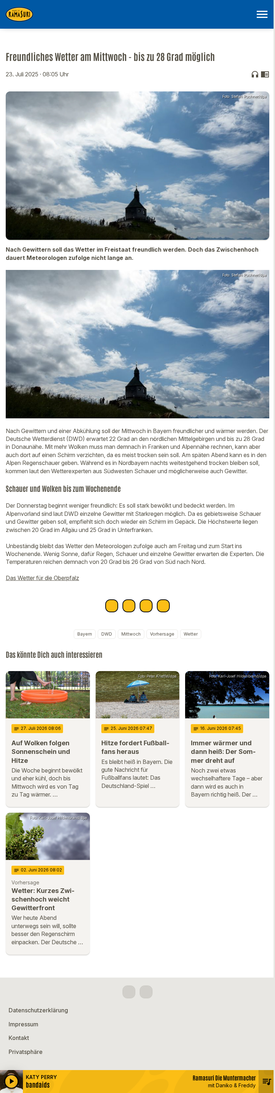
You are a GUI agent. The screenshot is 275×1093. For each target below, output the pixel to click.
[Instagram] (146, 992)
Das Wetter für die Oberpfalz (42, 577)
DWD (106, 634)
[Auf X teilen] (129, 606)
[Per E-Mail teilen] (163, 606)
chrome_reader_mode (265, 74)
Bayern (84, 634)
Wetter (191, 634)
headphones (255, 74)
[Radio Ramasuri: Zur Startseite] (129, 14)
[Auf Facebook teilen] (111, 606)
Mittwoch (131, 634)
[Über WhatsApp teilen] (146, 606)
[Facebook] (129, 992)
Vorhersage (162, 634)
